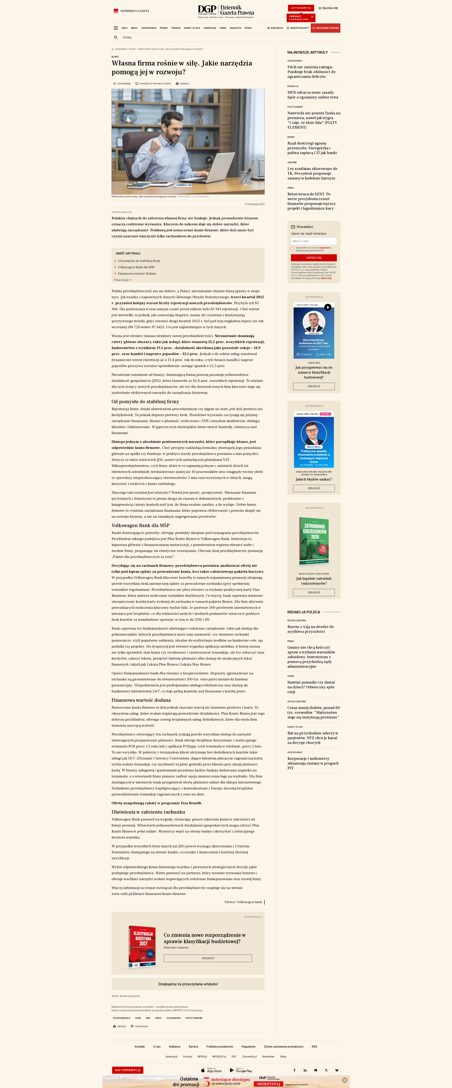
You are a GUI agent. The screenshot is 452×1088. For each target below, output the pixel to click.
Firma (290, 188)
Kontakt (140, 1046)
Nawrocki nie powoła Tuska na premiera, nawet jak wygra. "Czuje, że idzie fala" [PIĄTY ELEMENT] (313, 120)
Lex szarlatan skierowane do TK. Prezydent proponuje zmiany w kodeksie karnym (312, 173)
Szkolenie (314, 363)
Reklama (174, 1046)
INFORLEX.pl (219, 1056)
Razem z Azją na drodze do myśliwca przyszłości (310, 629)
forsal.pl (187, 1056)
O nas (157, 1046)
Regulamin (248, 1046)
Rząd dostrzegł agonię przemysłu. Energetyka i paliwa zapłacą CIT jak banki (312, 148)
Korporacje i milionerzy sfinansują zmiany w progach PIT (313, 763)
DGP (234, 1056)
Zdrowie (292, 162)
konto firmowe (194, 1018)
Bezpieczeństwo (296, 620)
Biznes (132, 49)
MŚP (148, 1018)
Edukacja (293, 86)
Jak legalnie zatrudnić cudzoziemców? (314, 581)
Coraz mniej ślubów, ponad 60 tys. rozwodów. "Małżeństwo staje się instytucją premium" (313, 712)
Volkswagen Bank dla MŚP (136, 267)
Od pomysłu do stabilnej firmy (139, 261)
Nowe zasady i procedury (314, 574)
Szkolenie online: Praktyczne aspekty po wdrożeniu (314, 473)
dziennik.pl (171, 1056)
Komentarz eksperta (176, 947)
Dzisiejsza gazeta (135, 11)
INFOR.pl (202, 1056)
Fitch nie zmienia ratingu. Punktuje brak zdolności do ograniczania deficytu (311, 72)
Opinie (290, 676)
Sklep (283, 1056)
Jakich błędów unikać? (314, 479)
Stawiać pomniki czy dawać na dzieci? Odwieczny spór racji (311, 687)
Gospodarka (121, 49)
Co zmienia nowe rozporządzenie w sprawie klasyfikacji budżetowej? (205, 938)
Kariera (193, 1046)
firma (158, 1018)
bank (138, 1018)
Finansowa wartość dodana (137, 274)
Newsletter (268, 1056)
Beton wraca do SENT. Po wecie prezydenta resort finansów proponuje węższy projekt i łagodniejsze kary (311, 201)
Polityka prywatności (220, 1046)
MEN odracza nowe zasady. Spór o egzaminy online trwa (312, 95)
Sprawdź (208, 958)
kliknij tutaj (326, 278)
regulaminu (324, 248)
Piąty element (295, 107)
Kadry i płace (295, 727)
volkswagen (173, 1018)
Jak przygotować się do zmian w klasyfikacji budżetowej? (313, 372)
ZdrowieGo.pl (249, 1056)
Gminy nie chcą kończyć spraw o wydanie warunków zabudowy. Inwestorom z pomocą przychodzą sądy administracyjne (311, 657)
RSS (314, 1046)
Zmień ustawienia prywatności (283, 1046)
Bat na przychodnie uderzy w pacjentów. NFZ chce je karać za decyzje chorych (312, 738)
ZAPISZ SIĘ (314, 258)
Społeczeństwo (296, 701)
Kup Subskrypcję (301, 8)
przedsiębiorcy (121, 1018)
